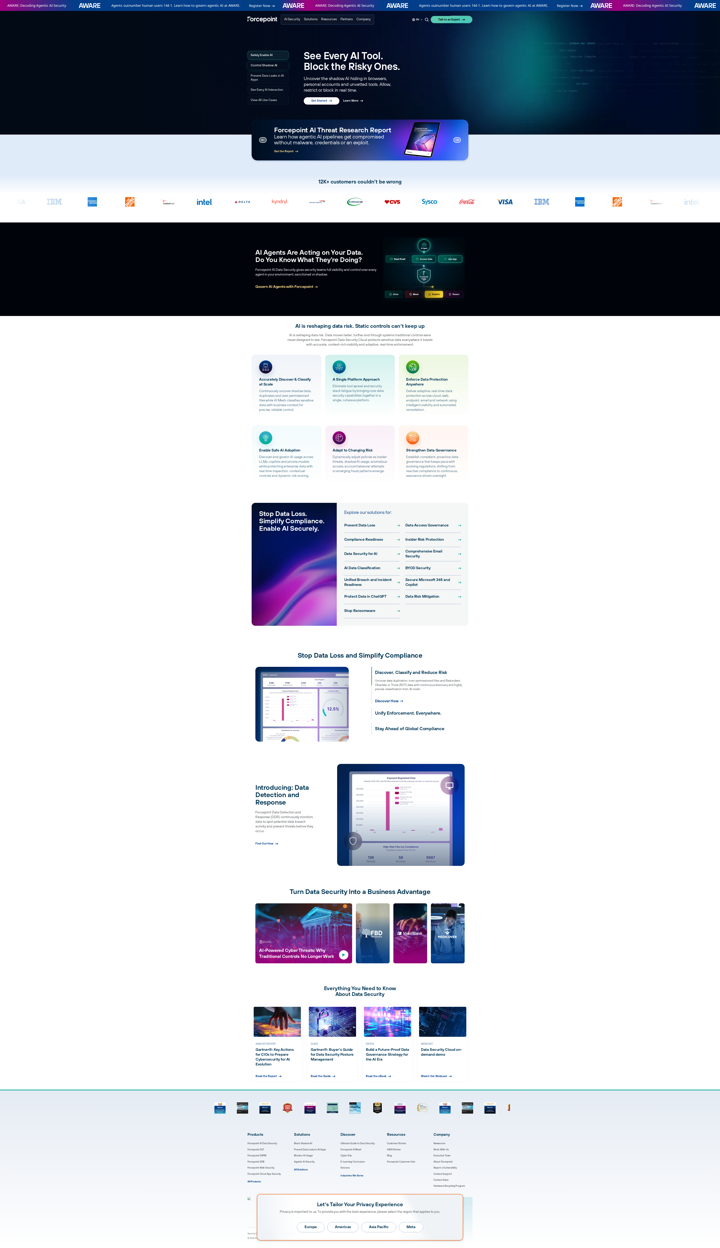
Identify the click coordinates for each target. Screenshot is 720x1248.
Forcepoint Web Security (261, 1167)
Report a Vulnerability (445, 1167)
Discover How (386, 716)
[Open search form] (427, 20)
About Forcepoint (443, 1161)
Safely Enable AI (262, 55)
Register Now (259, 5)
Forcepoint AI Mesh (350, 1149)
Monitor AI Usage (303, 1155)
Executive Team (442, 1155)
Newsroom (439, 1143)
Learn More (350, 93)
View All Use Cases (264, 100)
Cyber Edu (346, 1155)
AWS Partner (394, 1149)
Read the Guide (321, 1076)
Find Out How (264, 843)
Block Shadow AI (303, 1143)
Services (345, 1167)
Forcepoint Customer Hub (401, 1161)
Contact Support (443, 1173)
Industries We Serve (351, 1175)
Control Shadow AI (263, 65)
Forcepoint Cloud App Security (264, 1173)
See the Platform (285, 151)
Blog (389, 1155)
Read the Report (266, 1076)
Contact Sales (441, 1179)
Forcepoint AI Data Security (262, 1143)
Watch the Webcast (434, 1076)
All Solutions (301, 1169)
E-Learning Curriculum (352, 1161)
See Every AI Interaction (267, 90)
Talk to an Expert (449, 19)
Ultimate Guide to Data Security (357, 1143)
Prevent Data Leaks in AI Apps (267, 78)
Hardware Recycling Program (449, 1185)
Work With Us (441, 1149)
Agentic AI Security (304, 1161)
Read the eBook (376, 1076)
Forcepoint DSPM (257, 1155)
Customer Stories (396, 1143)
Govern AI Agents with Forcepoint (284, 286)
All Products (254, 1181)
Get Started (319, 93)
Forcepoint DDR (256, 1161)
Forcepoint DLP (256, 1149)
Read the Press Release (319, 151)
